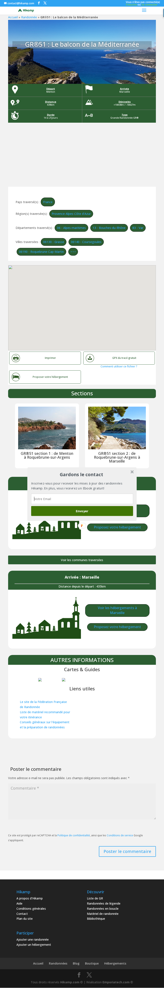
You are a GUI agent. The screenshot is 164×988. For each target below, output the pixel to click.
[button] (82, 474)
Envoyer (82, 511)
